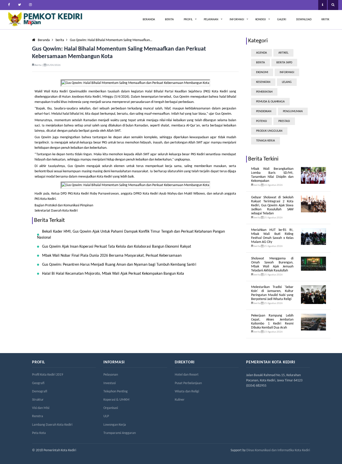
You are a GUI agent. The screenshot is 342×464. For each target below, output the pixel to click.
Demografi (39, 391)
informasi (287, 72)
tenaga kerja (265, 140)
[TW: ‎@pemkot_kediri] (20, 5)
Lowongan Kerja (114, 425)
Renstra (37, 416)
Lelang (287, 82)
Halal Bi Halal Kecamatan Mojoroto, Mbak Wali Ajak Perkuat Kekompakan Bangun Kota (113, 274)
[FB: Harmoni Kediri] (9, 5)
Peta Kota (39, 433)
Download (303, 19)
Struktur (38, 400)
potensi (261, 121)
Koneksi (260, 19)
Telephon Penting (115, 391)
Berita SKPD (284, 62)
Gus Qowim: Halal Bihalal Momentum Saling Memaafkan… (111, 40)
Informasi (237, 19)
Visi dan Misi (40, 408)
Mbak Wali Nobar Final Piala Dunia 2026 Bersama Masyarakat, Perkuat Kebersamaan (112, 256)
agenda (261, 52)
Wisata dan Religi (187, 391)
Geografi (38, 383)
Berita (169, 19)
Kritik (325, 19)
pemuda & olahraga (270, 101)
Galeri (281, 19)
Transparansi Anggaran (119, 433)
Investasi (109, 383)
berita (60, 40)
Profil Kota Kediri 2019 (47, 375)
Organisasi (110, 408)
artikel (283, 52)
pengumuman (293, 111)
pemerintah (264, 91)
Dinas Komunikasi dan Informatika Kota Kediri (278, 450)
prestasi (284, 121)
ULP (106, 416)
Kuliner (180, 400)
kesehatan (263, 82)
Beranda (149, 19)
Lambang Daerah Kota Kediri (52, 425)
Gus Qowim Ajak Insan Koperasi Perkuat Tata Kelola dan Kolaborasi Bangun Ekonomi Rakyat (116, 247)
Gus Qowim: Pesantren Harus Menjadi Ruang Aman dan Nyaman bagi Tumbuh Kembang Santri (119, 265)
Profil (188, 19)
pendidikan (263, 111)
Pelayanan (211, 19)
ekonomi (262, 72)
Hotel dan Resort (187, 375)
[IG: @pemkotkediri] (30, 5)
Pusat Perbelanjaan (188, 383)
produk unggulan (269, 130)
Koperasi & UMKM (116, 400)
